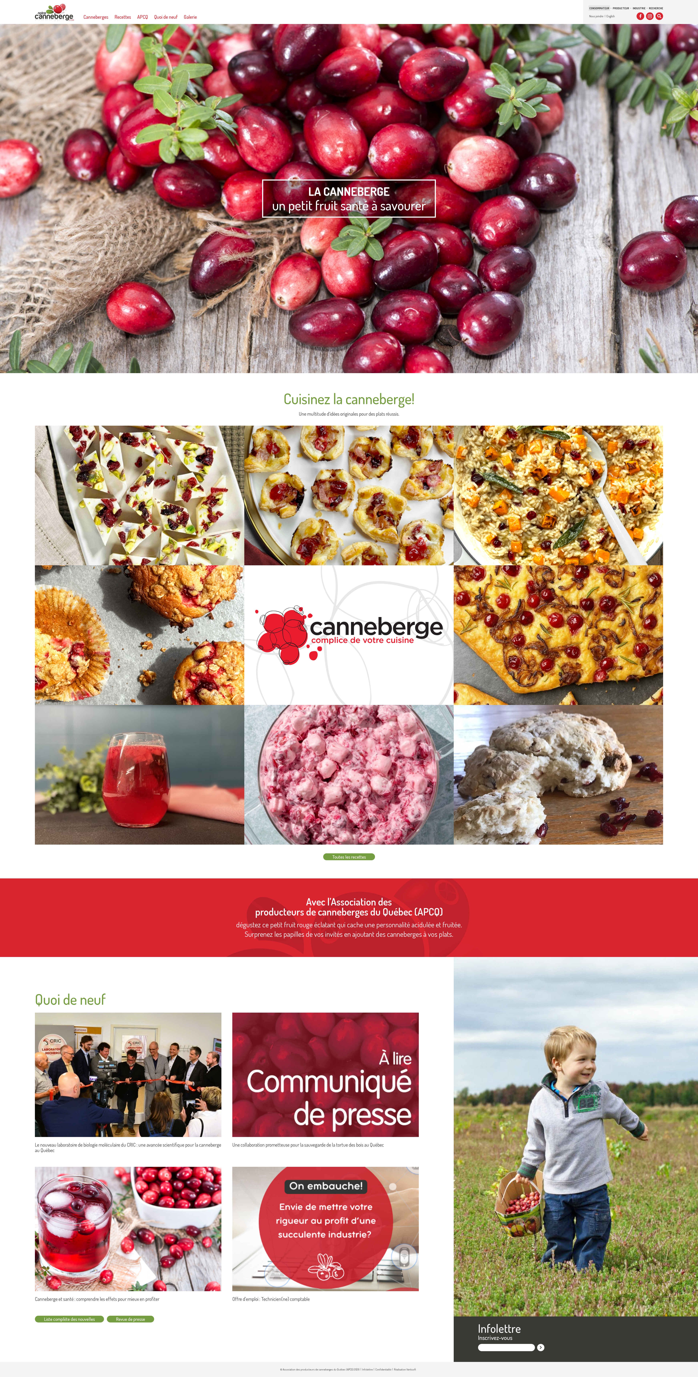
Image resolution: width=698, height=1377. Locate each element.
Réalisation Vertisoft (405, 1369)
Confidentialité (383, 1369)
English (611, 16)
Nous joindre (596, 16)
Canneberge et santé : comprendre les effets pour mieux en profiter (97, 1299)
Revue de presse (130, 1319)
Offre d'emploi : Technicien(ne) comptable (271, 1299)
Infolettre (367, 1369)
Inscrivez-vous (495, 1337)
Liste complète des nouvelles (69, 1319)
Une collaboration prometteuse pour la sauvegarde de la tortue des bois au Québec (308, 1145)
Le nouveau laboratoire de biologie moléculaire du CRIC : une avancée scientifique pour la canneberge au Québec (128, 1147)
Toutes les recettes (349, 857)
